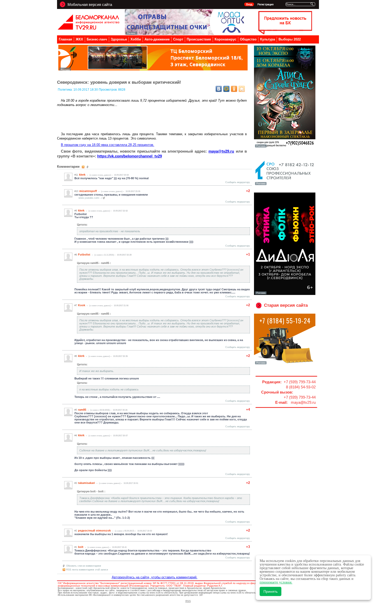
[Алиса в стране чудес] (284, 146)
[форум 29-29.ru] (284, 184)
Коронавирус (225, 39)
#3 (75, 483)
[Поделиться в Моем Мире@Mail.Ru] (226, 89)
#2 (75, 530)
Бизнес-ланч (97, 39)
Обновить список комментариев (83, 566)
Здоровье (119, 39)
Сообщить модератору (237, 182)
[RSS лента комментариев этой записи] (83, 167)
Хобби (135, 39)
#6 (75, 356)
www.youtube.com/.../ (90, 198)
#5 (75, 410)
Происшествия (199, 39)
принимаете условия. (276, 582)
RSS (188, 601)
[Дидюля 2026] (284, 293)
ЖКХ (79, 39)
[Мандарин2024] (153, 69)
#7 (75, 305)
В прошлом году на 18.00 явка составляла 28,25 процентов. (107, 145)
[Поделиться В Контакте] (219, 89)
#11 (76, 175)
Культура (267, 39)
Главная (65, 39)
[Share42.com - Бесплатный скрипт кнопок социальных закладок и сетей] (242, 89)
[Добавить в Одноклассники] (234, 89)
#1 (75, 547)
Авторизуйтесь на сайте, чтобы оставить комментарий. (154, 577)
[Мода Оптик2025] (186, 33)
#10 (76, 191)
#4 (75, 435)
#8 (75, 254)
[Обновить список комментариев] (88, 167)
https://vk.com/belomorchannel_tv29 (129, 156)
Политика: (65, 89)
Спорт (178, 39)
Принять (270, 591)
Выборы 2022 (290, 39)
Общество (248, 39)
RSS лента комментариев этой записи (87, 569)
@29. (221, 151)
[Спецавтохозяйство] (284, 363)
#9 (75, 210)
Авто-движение (157, 39)
